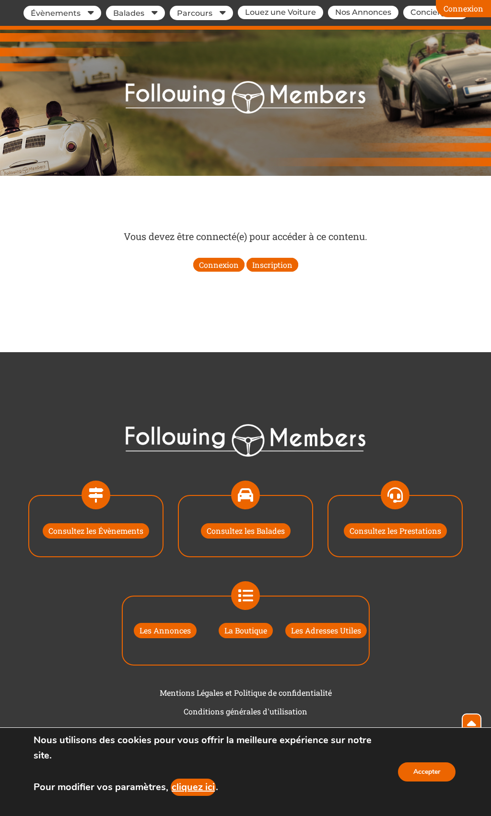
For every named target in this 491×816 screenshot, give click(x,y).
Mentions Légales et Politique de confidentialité (246, 693)
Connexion (463, 8)
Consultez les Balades (246, 531)
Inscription (272, 265)
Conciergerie (435, 12)
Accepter (426, 771)
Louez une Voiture (280, 12)
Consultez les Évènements (95, 531)
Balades (128, 13)
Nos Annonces (363, 12)
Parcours (194, 13)
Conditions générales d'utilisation (245, 711)
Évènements (56, 13)
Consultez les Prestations (395, 531)
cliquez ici (193, 787)
